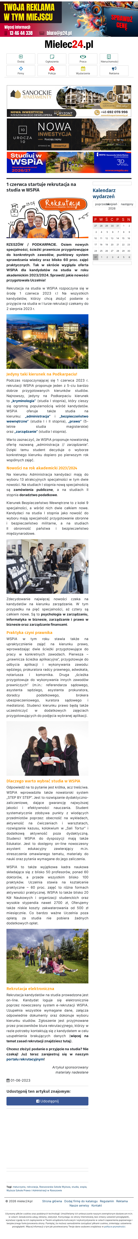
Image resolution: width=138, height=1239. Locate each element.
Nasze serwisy (79, 1205)
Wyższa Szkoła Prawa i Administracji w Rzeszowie (34, 1190)
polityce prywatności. (115, 1226)
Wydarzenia (83, 73)
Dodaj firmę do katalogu (81, 1201)
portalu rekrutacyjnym (25, 1059)
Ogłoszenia (52, 61)
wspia (83, 1186)
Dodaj (20, 61)
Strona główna (52, 1201)
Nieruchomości (109, 61)
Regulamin (107, 1201)
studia (75, 1186)
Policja (52, 73)
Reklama (114, 73)
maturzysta (19, 1186)
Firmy (21, 73)
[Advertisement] (33, 1137)
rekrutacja (32, 1186)
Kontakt (96, 1205)
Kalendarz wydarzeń (104, 193)
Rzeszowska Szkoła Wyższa (54, 1186)
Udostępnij (49, 1101)
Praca (83, 61)
